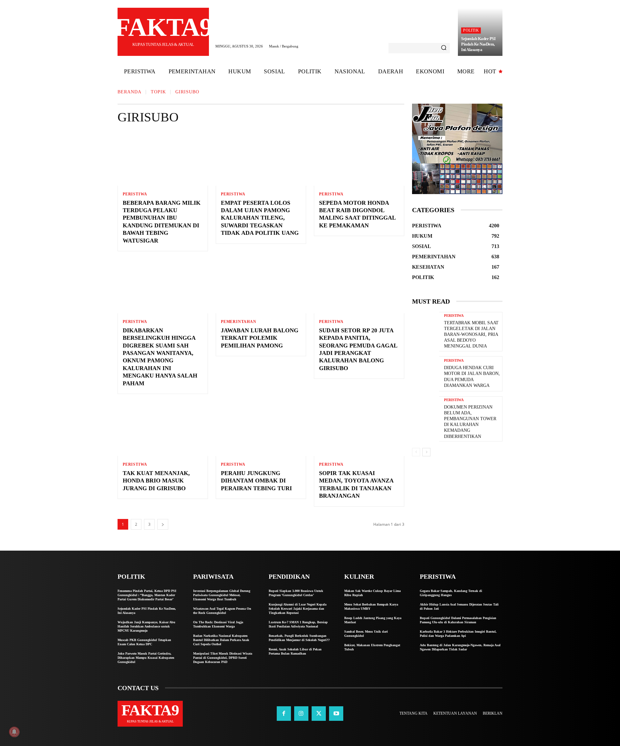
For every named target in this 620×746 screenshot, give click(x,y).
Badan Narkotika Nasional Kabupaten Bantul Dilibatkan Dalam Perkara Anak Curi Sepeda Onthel (221, 640)
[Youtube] (336, 713)
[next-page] (162, 524)
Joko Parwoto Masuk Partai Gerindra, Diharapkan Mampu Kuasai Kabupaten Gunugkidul (146, 658)
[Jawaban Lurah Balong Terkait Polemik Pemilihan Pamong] (261, 286)
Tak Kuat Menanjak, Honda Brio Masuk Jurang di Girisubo (156, 481)
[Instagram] (301, 713)
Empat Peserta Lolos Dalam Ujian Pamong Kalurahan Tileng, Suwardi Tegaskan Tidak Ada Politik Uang (260, 218)
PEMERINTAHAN (238, 322)
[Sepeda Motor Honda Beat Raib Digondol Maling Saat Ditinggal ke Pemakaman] (359, 158)
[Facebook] (284, 713)
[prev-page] (416, 452)
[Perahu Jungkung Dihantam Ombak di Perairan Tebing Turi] (261, 429)
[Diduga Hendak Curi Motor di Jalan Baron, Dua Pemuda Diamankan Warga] (425, 373)
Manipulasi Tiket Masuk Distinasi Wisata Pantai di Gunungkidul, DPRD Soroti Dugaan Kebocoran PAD (222, 658)
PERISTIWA (135, 194)
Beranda (129, 91)
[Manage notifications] (14, 732)
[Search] (444, 48)
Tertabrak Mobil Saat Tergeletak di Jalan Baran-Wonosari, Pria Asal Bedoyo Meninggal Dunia (471, 334)
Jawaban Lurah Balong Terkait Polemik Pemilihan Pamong (259, 338)
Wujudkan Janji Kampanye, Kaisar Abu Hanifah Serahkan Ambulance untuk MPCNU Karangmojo (146, 626)
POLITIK (471, 30)
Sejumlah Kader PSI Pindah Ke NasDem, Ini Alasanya (478, 44)
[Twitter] (319, 713)
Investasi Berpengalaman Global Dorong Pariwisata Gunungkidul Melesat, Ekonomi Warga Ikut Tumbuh (221, 595)
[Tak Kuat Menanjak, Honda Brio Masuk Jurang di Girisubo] (163, 429)
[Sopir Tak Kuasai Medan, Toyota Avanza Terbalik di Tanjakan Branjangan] (359, 429)
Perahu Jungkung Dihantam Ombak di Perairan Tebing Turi (256, 481)
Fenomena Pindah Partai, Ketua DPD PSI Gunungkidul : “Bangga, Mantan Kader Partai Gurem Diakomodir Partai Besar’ (147, 595)
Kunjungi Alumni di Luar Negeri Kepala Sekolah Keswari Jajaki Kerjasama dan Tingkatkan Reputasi (297, 609)
